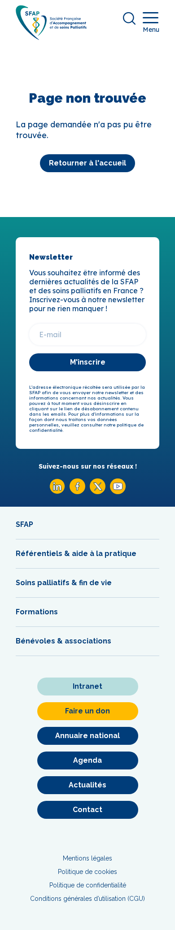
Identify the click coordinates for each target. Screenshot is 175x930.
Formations (37, 612)
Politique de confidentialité (87, 885)
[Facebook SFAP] (77, 491)
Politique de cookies (87, 871)
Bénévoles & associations (63, 641)
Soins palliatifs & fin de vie (64, 582)
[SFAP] (51, 37)
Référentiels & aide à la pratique (76, 553)
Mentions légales (87, 858)
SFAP (24, 524)
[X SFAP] (97, 491)
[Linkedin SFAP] (57, 491)
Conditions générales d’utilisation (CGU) (87, 898)
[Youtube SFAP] (118, 491)
